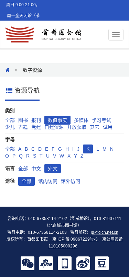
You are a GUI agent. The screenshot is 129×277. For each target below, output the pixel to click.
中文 (36, 168)
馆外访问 (70, 181)
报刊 (36, 120)
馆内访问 (47, 181)
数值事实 (57, 120)
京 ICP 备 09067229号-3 (75, 239)
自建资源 (54, 127)
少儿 (10, 127)
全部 (10, 120)
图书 (23, 120)
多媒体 (81, 120)
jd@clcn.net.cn (104, 232)
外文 (52, 168)
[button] (27, 263)
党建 (36, 127)
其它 (94, 127)
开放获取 (76, 127)
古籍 (23, 127)
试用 (107, 127)
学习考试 (101, 120)
